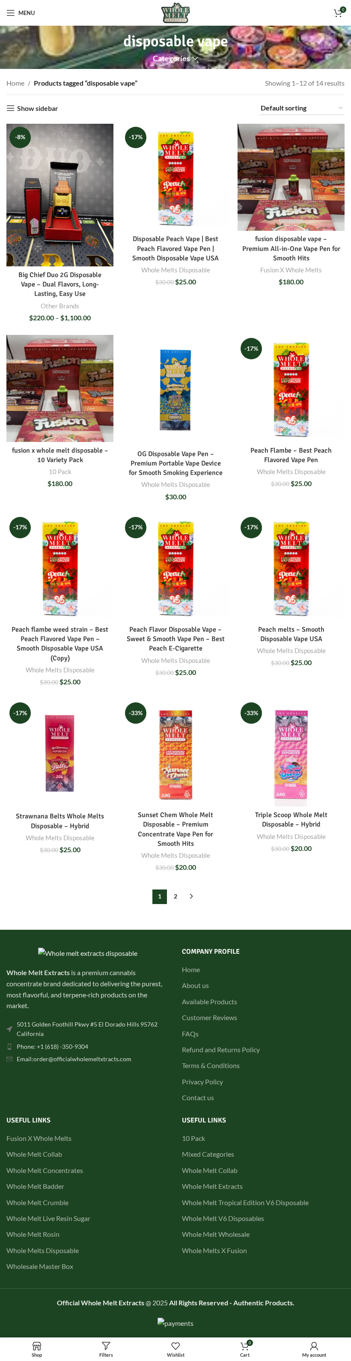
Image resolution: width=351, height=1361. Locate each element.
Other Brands (60, 306)
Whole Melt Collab (34, 1154)
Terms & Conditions (211, 1065)
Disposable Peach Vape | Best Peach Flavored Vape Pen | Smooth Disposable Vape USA (175, 249)
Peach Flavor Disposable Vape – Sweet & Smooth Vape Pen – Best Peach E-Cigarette (176, 639)
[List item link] (87, 1029)
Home (15, 83)
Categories (171, 59)
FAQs (190, 1034)
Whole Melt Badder (35, 1186)
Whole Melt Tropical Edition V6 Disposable (245, 1202)
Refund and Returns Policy (221, 1049)
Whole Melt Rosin (32, 1234)
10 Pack (60, 471)
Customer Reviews (209, 1017)
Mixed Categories (208, 1154)
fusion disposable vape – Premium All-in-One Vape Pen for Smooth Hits (291, 249)
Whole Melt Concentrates (44, 1170)
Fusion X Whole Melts (291, 270)
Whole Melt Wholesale (216, 1234)
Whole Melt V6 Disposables (223, 1218)
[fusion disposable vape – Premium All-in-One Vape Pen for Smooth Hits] (291, 177)
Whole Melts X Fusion (214, 1250)
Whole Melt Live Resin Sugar (48, 1218)
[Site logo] (175, 12)
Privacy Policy (202, 1081)
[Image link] (87, 952)
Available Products (209, 1001)
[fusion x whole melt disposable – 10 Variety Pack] (59, 388)
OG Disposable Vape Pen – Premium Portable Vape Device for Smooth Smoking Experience (176, 464)
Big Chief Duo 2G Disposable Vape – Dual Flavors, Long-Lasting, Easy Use (59, 284)
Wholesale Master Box (39, 1266)
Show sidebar (37, 108)
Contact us (198, 1097)
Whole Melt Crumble (37, 1202)
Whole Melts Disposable (175, 270)
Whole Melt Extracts (212, 1186)
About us (195, 985)
